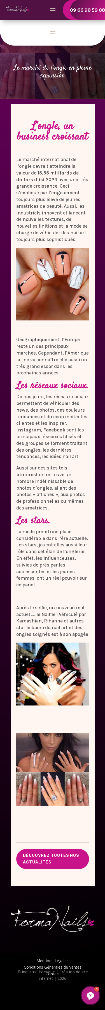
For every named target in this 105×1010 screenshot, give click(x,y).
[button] (90, 995)
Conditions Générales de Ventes (52, 967)
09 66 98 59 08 (87, 10)
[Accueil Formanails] (17, 10)
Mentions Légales (52, 960)
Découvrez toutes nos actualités (51, 859)
